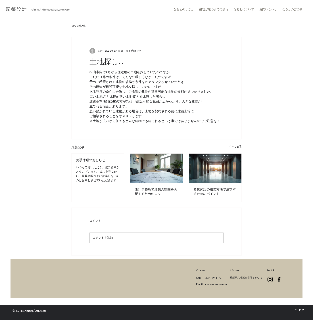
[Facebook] (279, 279)
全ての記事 (78, 26)
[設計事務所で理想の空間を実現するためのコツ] (156, 168)
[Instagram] (270, 279)
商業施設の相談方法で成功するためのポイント (214, 191)
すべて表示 (235, 146)
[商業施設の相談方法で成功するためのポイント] (215, 168)
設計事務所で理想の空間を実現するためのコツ (156, 191)
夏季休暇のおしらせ (90, 160)
